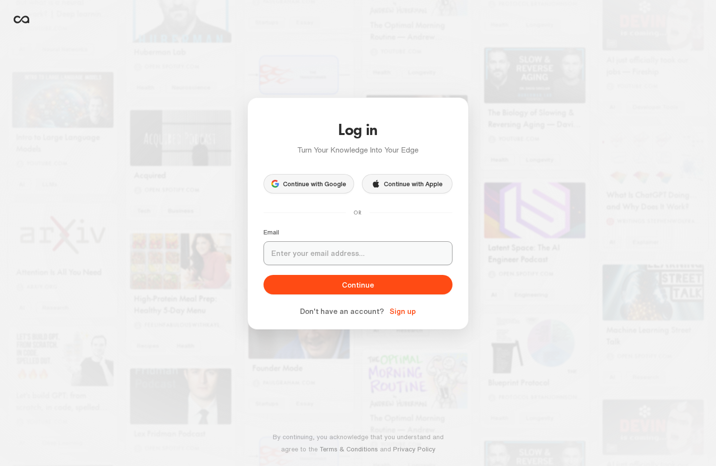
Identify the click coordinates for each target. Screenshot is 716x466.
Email (271, 232)
